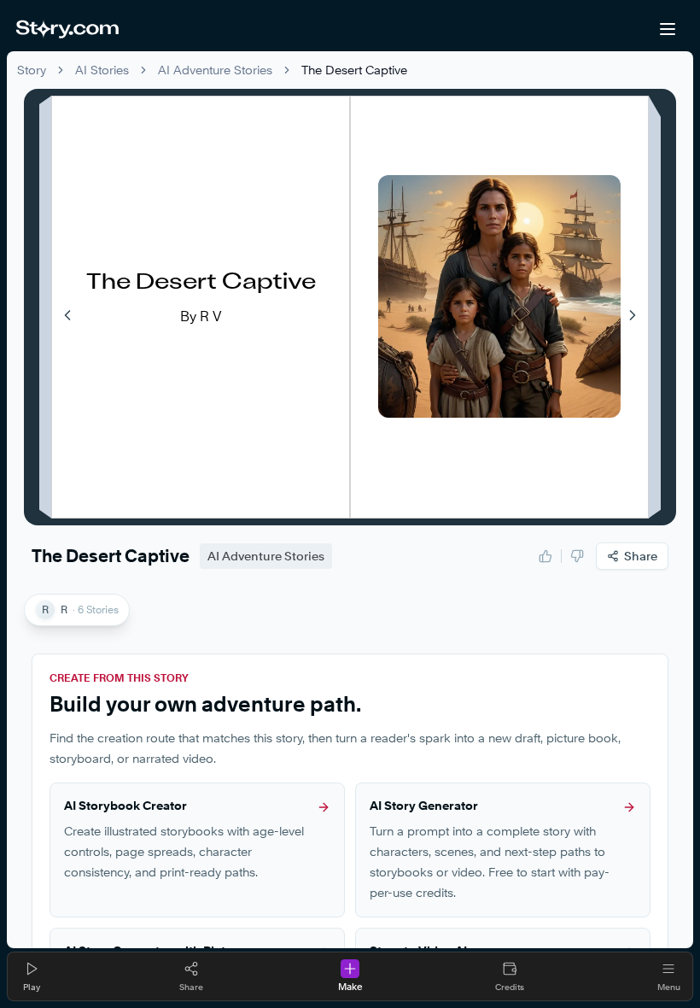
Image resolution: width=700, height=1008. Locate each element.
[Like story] (545, 556)
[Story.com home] (67, 29)
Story (31, 69)
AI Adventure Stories (215, 69)
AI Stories (102, 69)
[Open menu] (667, 29)
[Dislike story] (577, 556)
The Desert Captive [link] (354, 69)
